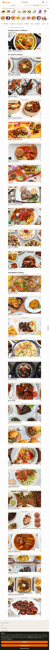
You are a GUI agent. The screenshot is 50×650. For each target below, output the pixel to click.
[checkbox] (3, 18)
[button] (6, 2)
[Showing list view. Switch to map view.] (48, 8)
